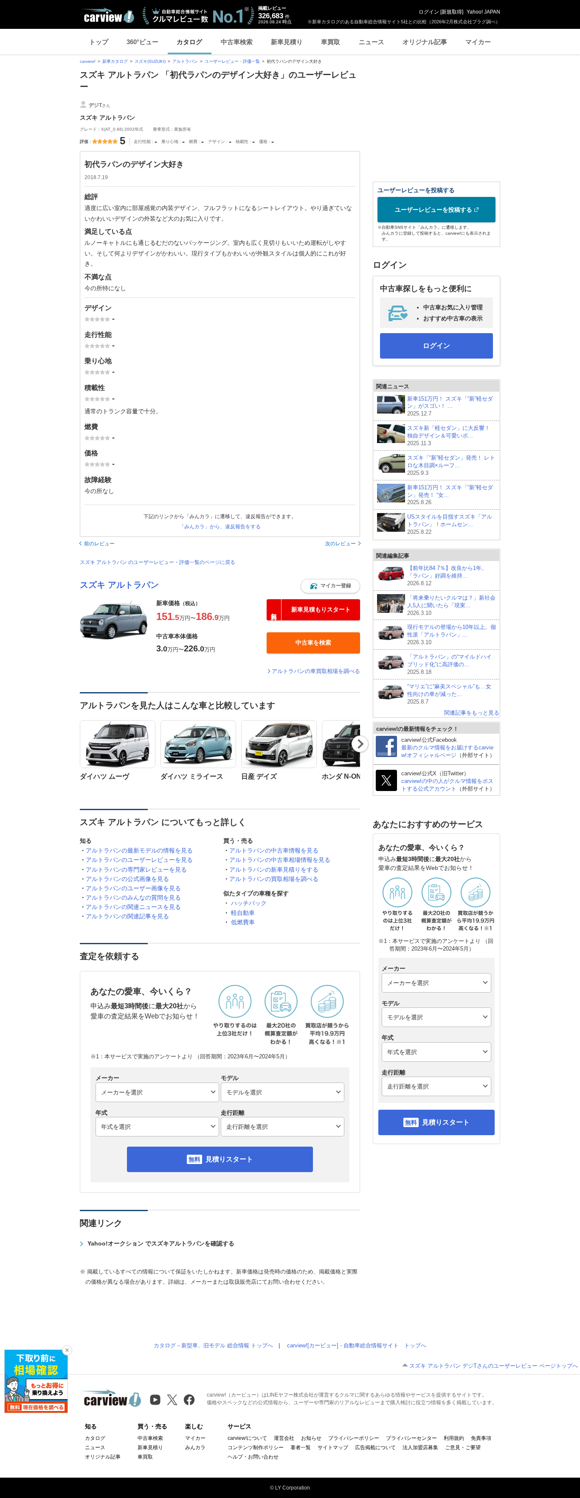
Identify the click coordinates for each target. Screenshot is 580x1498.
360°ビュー (142, 41)
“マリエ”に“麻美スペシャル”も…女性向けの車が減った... (449, 694)
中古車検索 (237, 41)
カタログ (189, 41)
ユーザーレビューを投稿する (433, 209)
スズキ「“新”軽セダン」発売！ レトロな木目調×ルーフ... (451, 465)
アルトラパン (185, 61)
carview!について (247, 1438)
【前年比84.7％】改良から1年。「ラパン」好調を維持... (447, 575)
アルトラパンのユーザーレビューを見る (139, 859)
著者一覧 (300, 1447)
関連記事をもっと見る (471, 713)
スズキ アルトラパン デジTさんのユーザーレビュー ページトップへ (493, 1366)
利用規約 (454, 1438)
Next (360, 744)
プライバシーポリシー (353, 1438)
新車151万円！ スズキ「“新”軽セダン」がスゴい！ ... (450, 406)
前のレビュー (99, 543)
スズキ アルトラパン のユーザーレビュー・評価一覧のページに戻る (157, 562)
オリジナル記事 (425, 41)
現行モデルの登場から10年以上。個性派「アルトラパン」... (451, 634)
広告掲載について (375, 1447)
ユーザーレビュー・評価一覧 (232, 61)
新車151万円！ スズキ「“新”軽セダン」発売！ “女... (450, 495)
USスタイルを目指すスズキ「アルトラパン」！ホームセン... (449, 524)
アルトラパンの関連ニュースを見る (133, 906)
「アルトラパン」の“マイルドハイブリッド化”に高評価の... (449, 664)
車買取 (330, 41)
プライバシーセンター (411, 1438)
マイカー (478, 41)
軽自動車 (243, 912)
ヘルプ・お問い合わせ (253, 1457)
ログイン (429, 12)
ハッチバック (249, 903)
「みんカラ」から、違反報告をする (220, 527)
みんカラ (195, 1447)
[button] (330, 586)
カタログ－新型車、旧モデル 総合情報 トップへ (213, 1345)
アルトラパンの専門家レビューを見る (136, 869)
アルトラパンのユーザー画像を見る (133, 888)
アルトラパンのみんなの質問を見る (133, 897)
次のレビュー (340, 543)
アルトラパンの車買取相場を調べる (316, 671)
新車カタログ (115, 61)
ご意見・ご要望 (463, 1447)
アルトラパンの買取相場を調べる (273, 878)
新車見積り (287, 41)
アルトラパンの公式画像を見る (127, 878)
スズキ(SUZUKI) (150, 61)
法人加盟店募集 (420, 1447)
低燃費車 (243, 922)
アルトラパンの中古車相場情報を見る (279, 859)
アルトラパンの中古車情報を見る (273, 850)
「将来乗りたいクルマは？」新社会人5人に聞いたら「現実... (451, 605)
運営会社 (284, 1438)
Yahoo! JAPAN (483, 12)
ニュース (371, 41)
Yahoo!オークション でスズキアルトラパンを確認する (160, 1243)
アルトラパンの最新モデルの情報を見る (139, 850)
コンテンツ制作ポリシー (256, 1447)
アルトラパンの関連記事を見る (127, 916)
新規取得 (452, 12)
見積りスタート (229, 1159)
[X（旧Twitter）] (172, 1400)
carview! (88, 61)
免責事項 (481, 1438)
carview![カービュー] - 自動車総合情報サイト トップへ (356, 1345)
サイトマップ (333, 1447)
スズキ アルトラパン (119, 584)
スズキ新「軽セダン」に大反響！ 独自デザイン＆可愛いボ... (448, 435)
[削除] (67, 1350)
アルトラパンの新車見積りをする (273, 869)
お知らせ (311, 1438)
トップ (98, 41)
